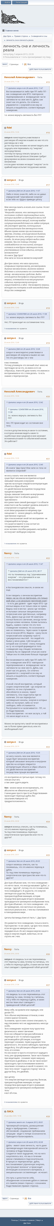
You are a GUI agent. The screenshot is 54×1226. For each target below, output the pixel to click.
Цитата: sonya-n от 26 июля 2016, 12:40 (25, 464)
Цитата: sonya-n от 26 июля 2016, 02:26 (25, 1142)
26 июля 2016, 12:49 (11, 342)
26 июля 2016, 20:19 (11, 746)
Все (29, 64)
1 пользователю (10, 328)
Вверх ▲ (39, 1220)
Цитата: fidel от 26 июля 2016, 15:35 (24, 753)
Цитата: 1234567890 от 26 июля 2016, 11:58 (27, 314)
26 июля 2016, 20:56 (11, 953)
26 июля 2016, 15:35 (11, 458)
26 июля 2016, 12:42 (11, 307)
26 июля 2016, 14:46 (11, 396)
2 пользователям (10, 1102)
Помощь (14, 1220)
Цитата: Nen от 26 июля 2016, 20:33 (24, 861)
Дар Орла (27, 1223)
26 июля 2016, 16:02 (11, 558)
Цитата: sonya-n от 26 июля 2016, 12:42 (25, 402)
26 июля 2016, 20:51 (11, 854)
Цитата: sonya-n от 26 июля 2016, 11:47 (25, 88)
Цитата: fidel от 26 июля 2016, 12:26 (24, 349)
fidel (9, 127)
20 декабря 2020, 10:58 (12, 1116)
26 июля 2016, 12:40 (11, 184)
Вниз (5, 64)
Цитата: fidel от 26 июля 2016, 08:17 (26, 571)
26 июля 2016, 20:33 (11, 821)
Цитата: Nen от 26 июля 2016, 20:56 (24, 991)
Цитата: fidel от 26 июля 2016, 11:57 (24, 191)
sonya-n (11, 180)
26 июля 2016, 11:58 (11, 81)
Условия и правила (27, 1220)
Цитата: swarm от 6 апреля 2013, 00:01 (25, 1122)
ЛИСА (10, 1111)
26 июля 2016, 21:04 (11, 984)
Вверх (5, 1199)
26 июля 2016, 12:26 (11, 132)
